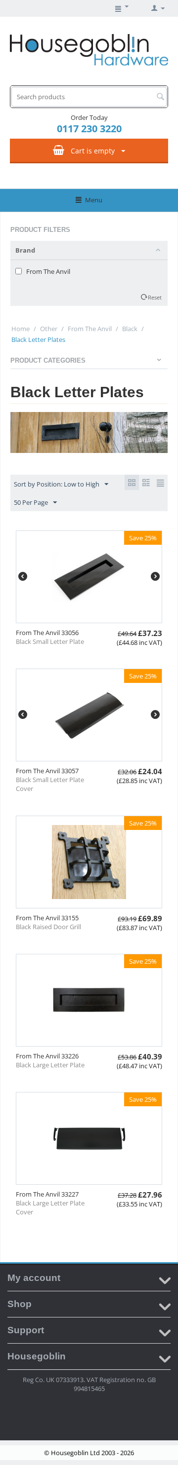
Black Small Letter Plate (50, 641)
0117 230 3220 (89, 128)
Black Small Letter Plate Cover (50, 784)
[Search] (160, 97)
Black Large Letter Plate (50, 1064)
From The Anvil (90, 328)
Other (48, 328)
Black (129, 328)
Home (20, 328)
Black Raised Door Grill (48, 926)
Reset (155, 297)
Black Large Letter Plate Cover (50, 1207)
